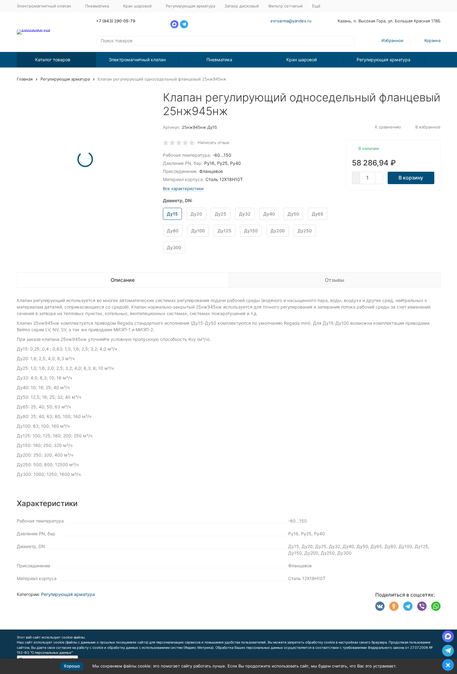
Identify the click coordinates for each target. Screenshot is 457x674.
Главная (25, 79)
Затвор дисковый (241, 5)
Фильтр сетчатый (285, 5)
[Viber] (422, 606)
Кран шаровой (301, 59)
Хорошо (72, 665)
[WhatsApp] (436, 606)
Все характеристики (183, 188)
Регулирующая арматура (190, 5)
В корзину (411, 177)
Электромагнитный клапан (137, 59)
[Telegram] (408, 606)
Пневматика (219, 59)
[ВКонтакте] (380, 606)
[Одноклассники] (394, 606)
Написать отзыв (213, 142)
